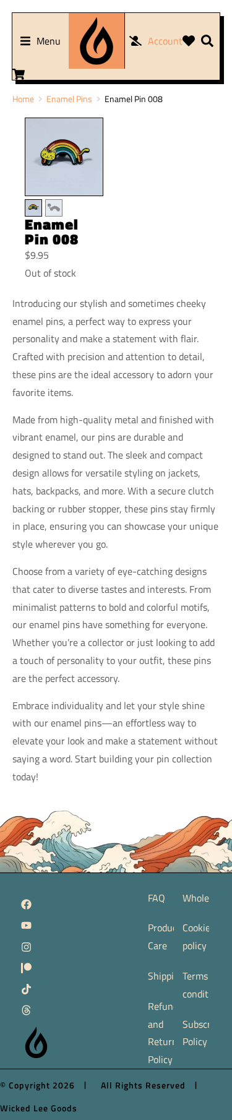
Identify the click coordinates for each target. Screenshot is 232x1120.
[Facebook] (26, 904)
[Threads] (26, 1010)
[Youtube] (26, 925)
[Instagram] (26, 946)
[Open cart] (18, 74)
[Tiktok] (26, 989)
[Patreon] (26, 967)
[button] (40, 41)
